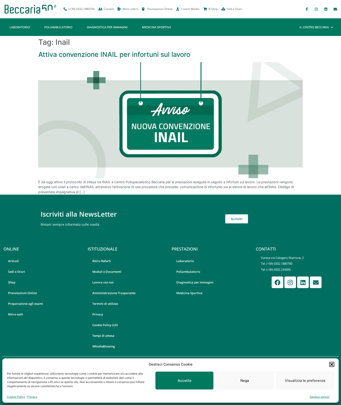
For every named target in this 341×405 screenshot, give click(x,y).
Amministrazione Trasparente (113, 293)
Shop (11, 282)
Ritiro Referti (101, 261)
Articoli (13, 261)
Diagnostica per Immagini (107, 27)
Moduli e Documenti (106, 272)
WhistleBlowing (103, 346)
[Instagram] (316, 9)
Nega (244, 380)
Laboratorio (20, 27)
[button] (331, 364)
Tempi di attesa (103, 336)
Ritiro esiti (15, 314)
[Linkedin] (325, 9)
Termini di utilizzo (105, 304)
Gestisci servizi (319, 397)
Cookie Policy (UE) (105, 325)
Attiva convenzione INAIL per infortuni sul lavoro (114, 54)
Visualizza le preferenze (305, 380)
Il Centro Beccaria (314, 27)
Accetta (184, 380)
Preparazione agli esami (25, 304)
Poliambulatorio (58, 27)
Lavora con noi (103, 282)
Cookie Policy (16, 397)
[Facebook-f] (306, 9)
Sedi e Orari (16, 272)
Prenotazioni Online (22, 293)
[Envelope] (335, 9)
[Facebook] (277, 282)
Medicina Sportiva (156, 27)
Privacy (32, 397)
